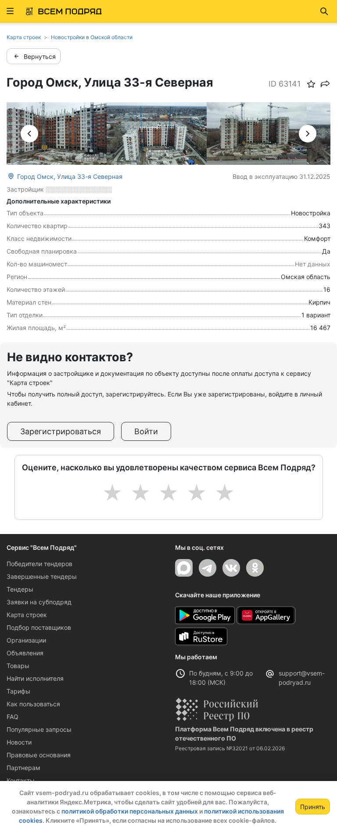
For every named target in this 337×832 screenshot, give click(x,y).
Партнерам (23, 767)
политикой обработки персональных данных (129, 811)
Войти (146, 431)
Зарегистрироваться (60, 431)
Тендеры (20, 589)
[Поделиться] (325, 84)
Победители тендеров (39, 563)
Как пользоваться (33, 704)
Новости (19, 742)
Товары (18, 665)
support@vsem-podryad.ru (302, 677)
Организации (26, 640)
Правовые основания (39, 755)
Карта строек (27, 614)
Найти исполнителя (35, 678)
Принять (312, 806)
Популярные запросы (39, 729)
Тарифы (18, 691)
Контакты (21, 780)
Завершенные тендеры (42, 576)
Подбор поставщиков (39, 627)
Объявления (25, 653)
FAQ (12, 716)
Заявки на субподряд (39, 602)
